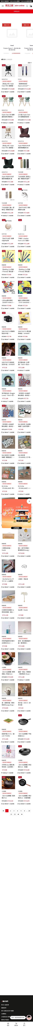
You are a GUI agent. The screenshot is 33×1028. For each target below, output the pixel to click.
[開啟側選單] (2, 6)
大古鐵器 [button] (4, 667)
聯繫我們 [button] (3, 1008)
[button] (30, 6)
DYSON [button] (19, 79)
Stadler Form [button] (21, 234)
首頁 (4, 59)
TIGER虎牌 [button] (20, 172)
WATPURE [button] (20, 203)
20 (29, 811)
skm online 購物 (15, 1)
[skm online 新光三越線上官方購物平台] (14, 5)
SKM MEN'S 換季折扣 (7, 81)
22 (15, 814)
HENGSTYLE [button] (5, 79)
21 (11, 814)
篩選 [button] (29, 63)
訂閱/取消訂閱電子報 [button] (7, 1017)
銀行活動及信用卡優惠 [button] (7, 1011)
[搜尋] (27, 6)
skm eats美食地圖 (26, 1)
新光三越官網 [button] (5, 1005)
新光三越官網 (4, 1)
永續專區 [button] (3, 1014)
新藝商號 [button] (4, 265)
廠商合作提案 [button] (5, 1020)
